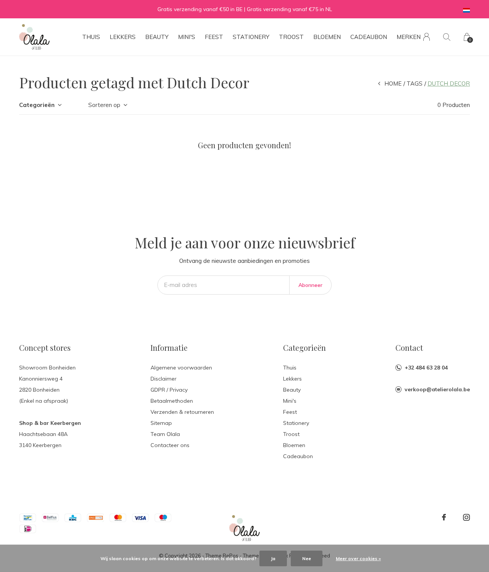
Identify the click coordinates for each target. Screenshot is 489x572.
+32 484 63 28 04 (426, 367)
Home (393, 83)
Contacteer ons (170, 445)
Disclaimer (163, 378)
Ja (273, 558)
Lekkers (123, 37)
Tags (414, 83)
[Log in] (426, 37)
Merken (409, 37)
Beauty (156, 37)
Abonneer (310, 285)
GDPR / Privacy (169, 389)
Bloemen (327, 37)
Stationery (251, 37)
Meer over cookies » (358, 558)
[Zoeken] (446, 37)
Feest (214, 37)
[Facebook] (444, 517)
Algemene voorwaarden (181, 367)
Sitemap (161, 423)
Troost (291, 37)
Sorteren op (104, 105)
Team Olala (165, 434)
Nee (306, 558)
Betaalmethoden (172, 400)
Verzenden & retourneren (182, 411)
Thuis (91, 37)
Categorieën (37, 105)
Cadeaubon (368, 37)
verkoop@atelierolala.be (437, 389)
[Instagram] (466, 517)
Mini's (186, 37)
